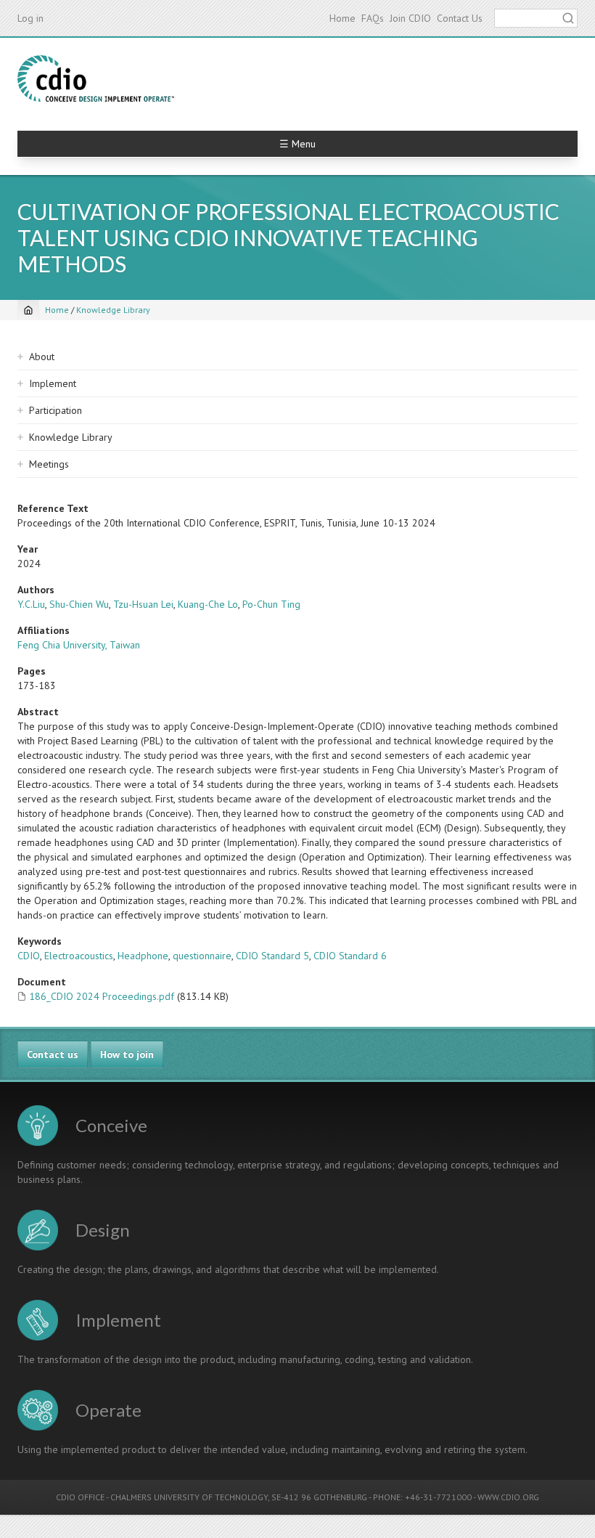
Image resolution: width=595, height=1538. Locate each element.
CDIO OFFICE (80, 1497)
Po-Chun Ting (271, 604)
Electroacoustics (78, 955)
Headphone (143, 955)
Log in (30, 18)
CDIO (28, 955)
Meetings (49, 464)
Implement (52, 383)
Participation (55, 410)
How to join (127, 1054)
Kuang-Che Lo (208, 604)
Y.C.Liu (31, 604)
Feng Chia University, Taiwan (78, 644)
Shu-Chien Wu (79, 604)
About (41, 356)
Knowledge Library (113, 309)
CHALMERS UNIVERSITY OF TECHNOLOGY (189, 1497)
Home (342, 18)
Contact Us (460, 18)
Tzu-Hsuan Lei (143, 604)
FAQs (372, 18)
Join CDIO (410, 18)
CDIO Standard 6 (350, 955)
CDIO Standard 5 (272, 955)
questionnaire (202, 955)
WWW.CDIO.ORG (508, 1497)
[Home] (95, 78)
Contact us (52, 1054)
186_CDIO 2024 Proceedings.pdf (101, 996)
